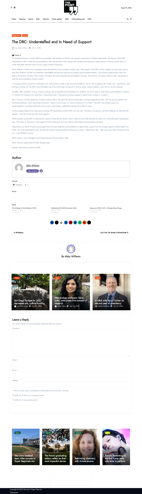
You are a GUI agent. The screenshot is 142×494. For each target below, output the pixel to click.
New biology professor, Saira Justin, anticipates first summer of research (71, 300)
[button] (131, 19)
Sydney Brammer (104, 306)
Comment (16, 328)
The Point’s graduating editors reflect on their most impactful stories (56, 458)
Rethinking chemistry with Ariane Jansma (85, 460)
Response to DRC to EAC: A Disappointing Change (106, 208)
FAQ (89, 19)
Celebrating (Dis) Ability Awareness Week (64, 208)
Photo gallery (57, 19)
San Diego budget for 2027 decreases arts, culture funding (29, 302)
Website (15, 380)
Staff (67, 19)
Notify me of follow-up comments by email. (29, 395)
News (14, 19)
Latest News (16, 35)
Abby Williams (23, 48)
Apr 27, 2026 (74, 306)
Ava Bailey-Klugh (22, 306)
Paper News (35, 489)
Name (15, 360)
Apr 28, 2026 (37, 306)
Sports (31, 18)
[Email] (41, 170)
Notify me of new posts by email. (25, 400)
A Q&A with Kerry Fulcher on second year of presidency (109, 302)
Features (23, 18)
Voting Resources (78, 19)
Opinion (47, 18)
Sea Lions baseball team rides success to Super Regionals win (25, 458)
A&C (38, 18)
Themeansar (14, 492)
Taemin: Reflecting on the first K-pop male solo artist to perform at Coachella (115, 459)
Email (15, 370)
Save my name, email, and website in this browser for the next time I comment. (41, 390)
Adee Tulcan (62, 306)
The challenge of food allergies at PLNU (24, 208)
